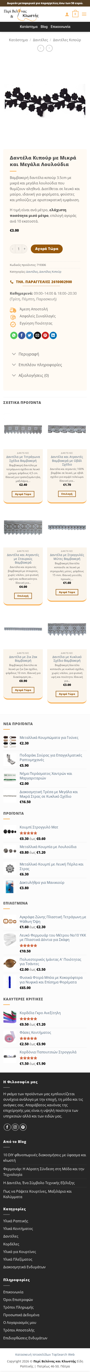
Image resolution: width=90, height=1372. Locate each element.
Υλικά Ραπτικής (15, 1221)
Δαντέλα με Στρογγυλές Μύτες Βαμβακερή (67, 557)
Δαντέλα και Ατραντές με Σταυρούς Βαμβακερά (23, 558)
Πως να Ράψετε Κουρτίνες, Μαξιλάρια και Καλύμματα (37, 1194)
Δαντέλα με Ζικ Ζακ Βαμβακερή (23, 659)
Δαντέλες (40, 39)
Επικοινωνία (60, 27)
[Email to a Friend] (37, 335)
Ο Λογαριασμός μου (19, 1322)
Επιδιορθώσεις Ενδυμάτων (25, 1338)
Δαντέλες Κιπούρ (67, 39)
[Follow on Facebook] (7, 1127)
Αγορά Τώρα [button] (23, 494)
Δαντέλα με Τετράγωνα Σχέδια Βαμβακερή (23, 458)
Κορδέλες (11, 1244)
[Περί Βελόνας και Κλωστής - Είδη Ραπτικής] (27, 14)
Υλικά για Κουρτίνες (19, 1251)
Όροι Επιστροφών (18, 1299)
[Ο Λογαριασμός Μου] (67, 14)
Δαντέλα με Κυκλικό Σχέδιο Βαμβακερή (66, 659)
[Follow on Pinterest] (23, 1127)
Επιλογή (66, 493)
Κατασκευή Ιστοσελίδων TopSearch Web (45, 1354)
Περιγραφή (29, 354)
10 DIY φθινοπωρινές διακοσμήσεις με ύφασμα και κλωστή (44, 1158)
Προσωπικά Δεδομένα (21, 1314)
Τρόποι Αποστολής (19, 1330)
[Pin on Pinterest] (45, 335)
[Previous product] (49, 48)
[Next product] (40, 48)
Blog (44, 27)
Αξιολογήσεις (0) (34, 375)
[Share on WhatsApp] (13, 335)
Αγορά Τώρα (47, 248)
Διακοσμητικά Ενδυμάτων (24, 1267)
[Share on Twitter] (29, 335)
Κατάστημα (29, 27)
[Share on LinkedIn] (53, 335)
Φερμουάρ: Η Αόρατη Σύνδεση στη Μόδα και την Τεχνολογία (43, 1171)
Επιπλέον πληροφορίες (40, 364)
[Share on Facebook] (21, 335)
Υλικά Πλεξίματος (17, 1259)
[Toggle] (14, 354)
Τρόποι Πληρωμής (18, 1307)
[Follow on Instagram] (15, 1127)
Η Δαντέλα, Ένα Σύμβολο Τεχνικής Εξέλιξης (39, 1182)
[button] (75, 14)
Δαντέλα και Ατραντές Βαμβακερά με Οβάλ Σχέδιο (67, 460)
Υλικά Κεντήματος (18, 1228)
